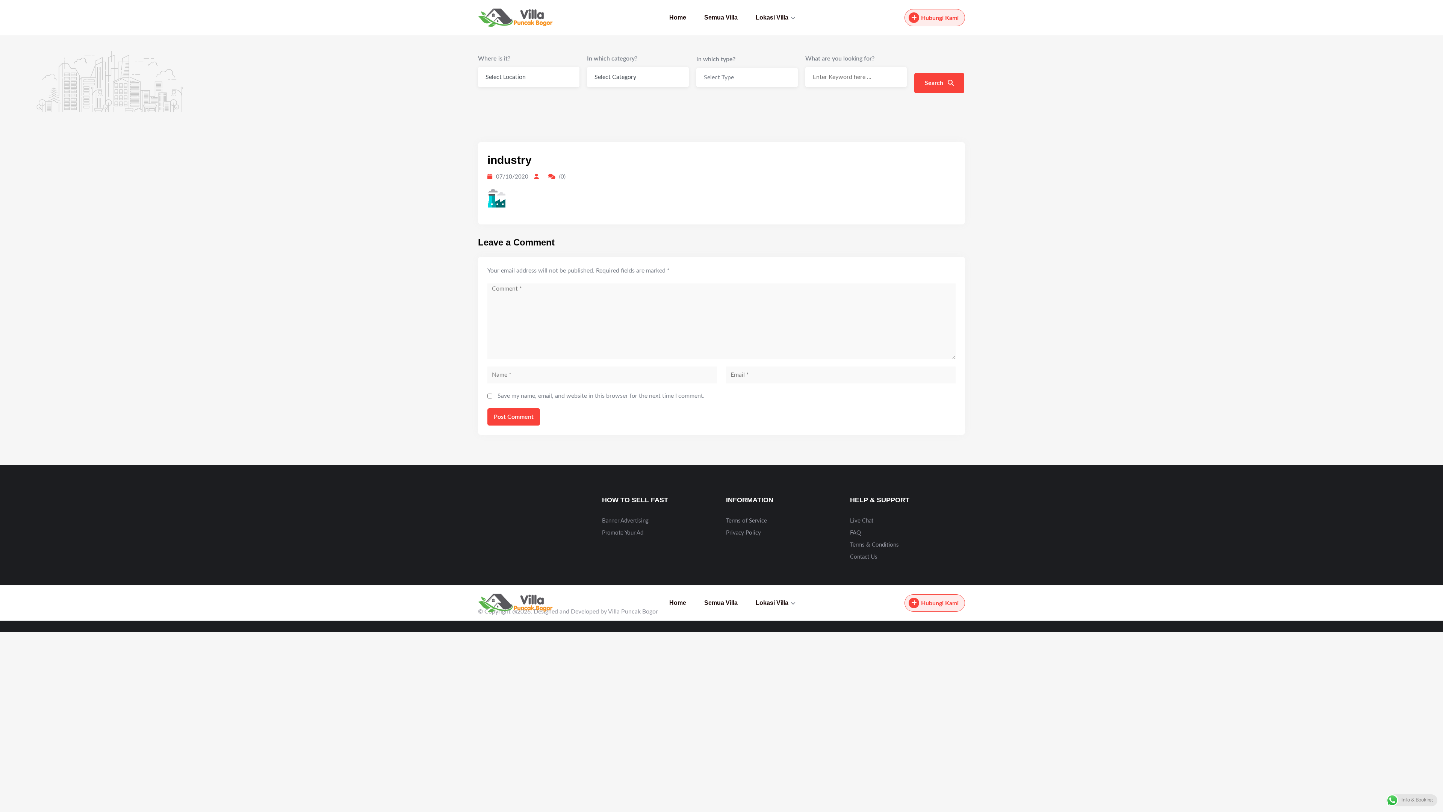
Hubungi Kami (940, 18)
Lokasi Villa (772, 17)
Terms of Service (746, 521)
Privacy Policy (743, 533)
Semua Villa (721, 17)
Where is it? (494, 59)
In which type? (715, 59)
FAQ (855, 533)
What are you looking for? (839, 59)
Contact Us (863, 557)
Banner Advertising (625, 521)
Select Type (719, 77)
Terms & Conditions (874, 545)
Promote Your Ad (622, 533)
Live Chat (861, 521)
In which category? (612, 59)
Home (677, 17)
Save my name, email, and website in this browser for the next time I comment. (601, 396)
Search (935, 83)
